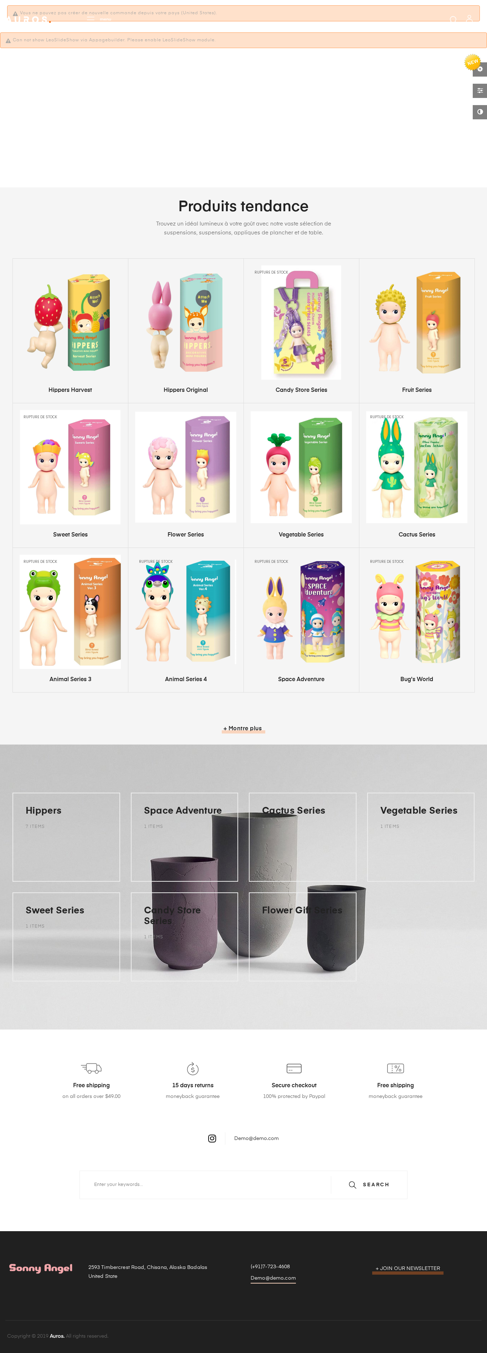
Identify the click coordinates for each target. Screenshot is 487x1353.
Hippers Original (186, 390)
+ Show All (44, 863)
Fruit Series (417, 390)
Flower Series (186, 535)
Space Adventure (301, 680)
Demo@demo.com (256, 1138)
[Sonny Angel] (28, 19)
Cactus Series (417, 535)
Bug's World (416, 680)
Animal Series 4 (186, 680)
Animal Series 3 (70, 680)
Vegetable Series (301, 535)
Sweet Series (70, 535)
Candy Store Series (301, 390)
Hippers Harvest (70, 390)
